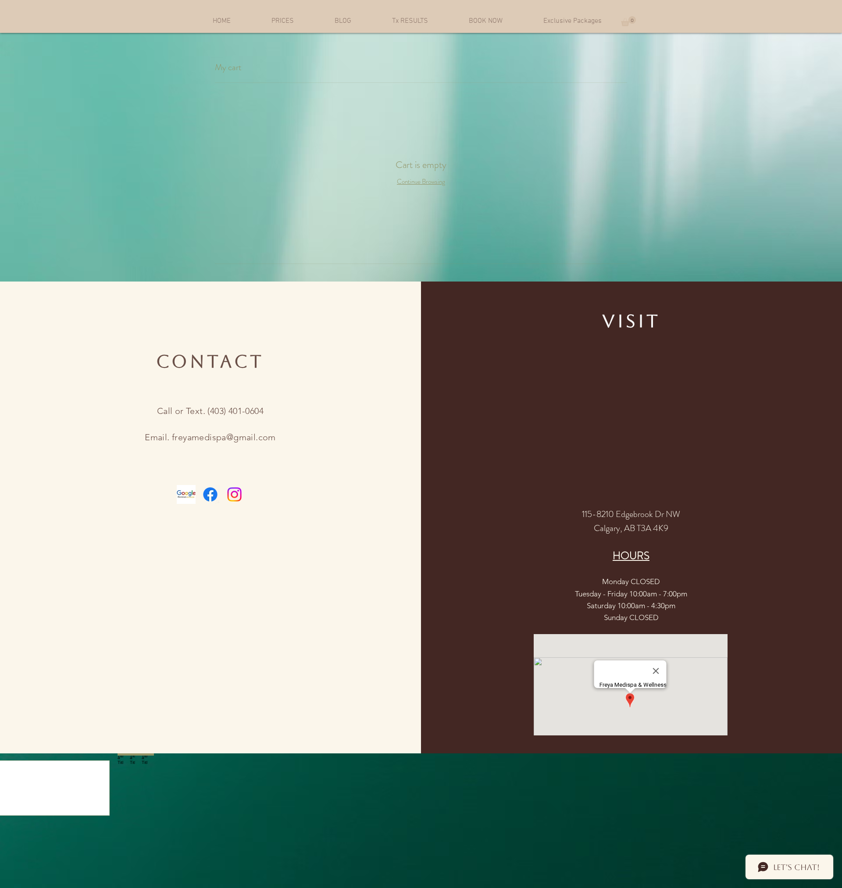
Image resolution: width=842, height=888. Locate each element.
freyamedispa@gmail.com (224, 437)
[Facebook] (210, 494)
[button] (628, 21)
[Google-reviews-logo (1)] (186, 494)
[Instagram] (234, 494)
